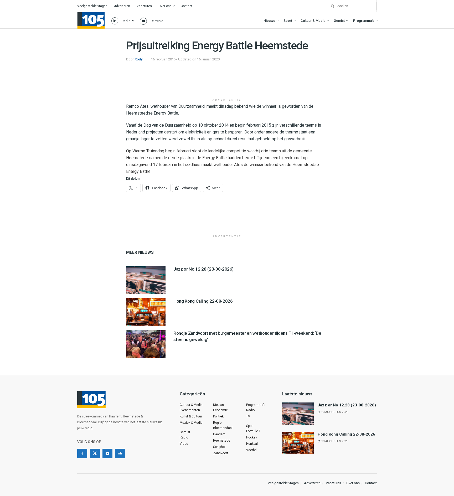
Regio (217, 423)
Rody (139, 59)
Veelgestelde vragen (92, 6)
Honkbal (252, 444)
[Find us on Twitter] (95, 453)
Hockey (251, 437)
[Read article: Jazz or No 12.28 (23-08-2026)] (146, 280)
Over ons (165, 6)
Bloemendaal (223, 428)
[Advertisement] (227, 82)
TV (248, 416)
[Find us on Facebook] (82, 453)
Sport (287, 21)
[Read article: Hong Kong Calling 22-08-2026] (146, 312)
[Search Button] (330, 6)
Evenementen (190, 410)
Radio (126, 21)
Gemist (339, 21)
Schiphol (219, 447)
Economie (220, 410)
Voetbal (251, 450)
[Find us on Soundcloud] (120, 453)
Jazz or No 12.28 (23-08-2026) (203, 269)
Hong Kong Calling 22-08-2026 (203, 301)
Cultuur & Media (313, 21)
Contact (186, 6)
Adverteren (122, 6)
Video (184, 444)
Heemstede (221, 440)
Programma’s (363, 21)
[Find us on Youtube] (107, 453)
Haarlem (219, 434)
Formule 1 (253, 431)
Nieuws (269, 21)
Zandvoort (220, 453)
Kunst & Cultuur (191, 416)
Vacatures (144, 6)
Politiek (218, 416)
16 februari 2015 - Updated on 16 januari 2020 (185, 59)
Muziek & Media (191, 423)
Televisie (156, 21)
